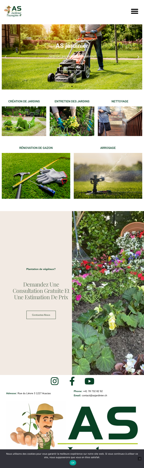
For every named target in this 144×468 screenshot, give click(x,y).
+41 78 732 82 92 (93, 391)
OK (73, 462)
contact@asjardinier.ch (94, 395)
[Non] (139, 458)
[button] (134, 11)
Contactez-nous (41, 314)
